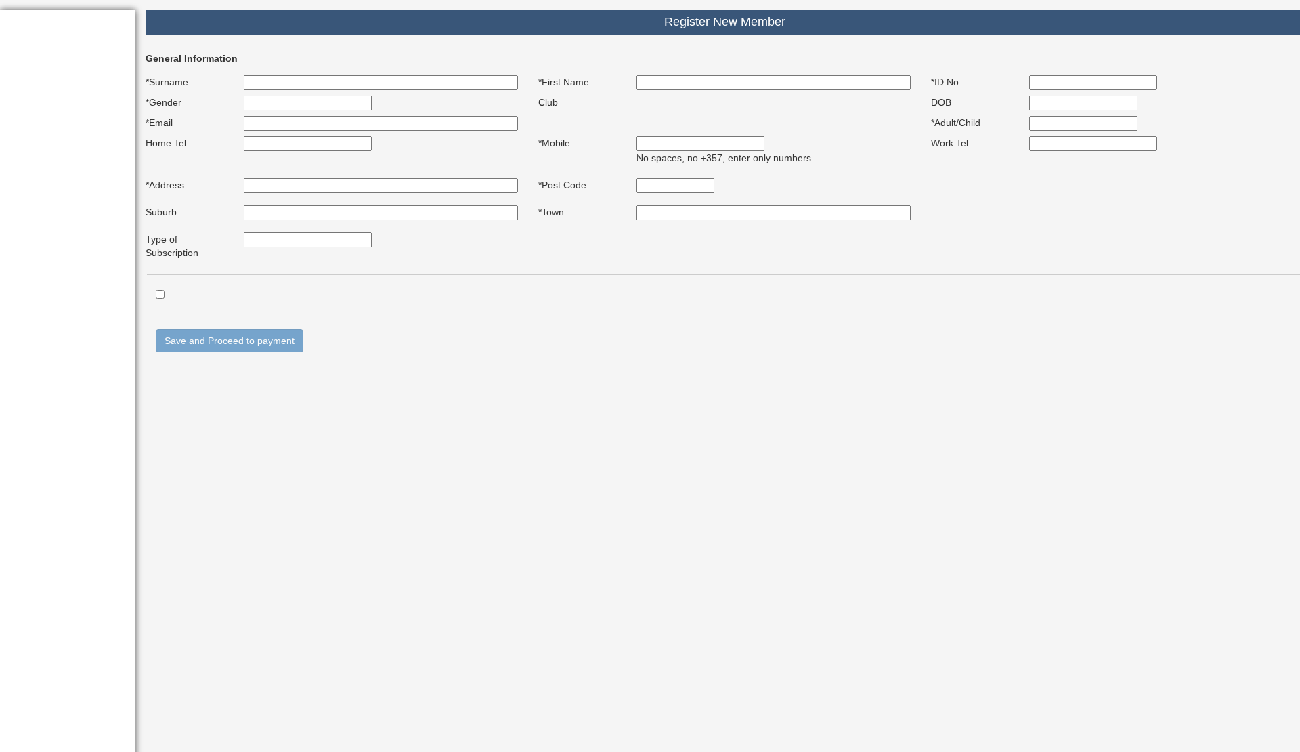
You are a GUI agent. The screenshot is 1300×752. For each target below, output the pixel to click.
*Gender (163, 102)
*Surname (167, 82)
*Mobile (554, 143)
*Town (551, 212)
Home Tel (166, 143)
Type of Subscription (172, 246)
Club (548, 102)
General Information (192, 58)
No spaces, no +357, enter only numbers (723, 157)
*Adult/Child (955, 122)
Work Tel (949, 143)
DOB (941, 102)
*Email (159, 122)
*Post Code (562, 185)
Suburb (161, 212)
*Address (165, 185)
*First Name (563, 82)
